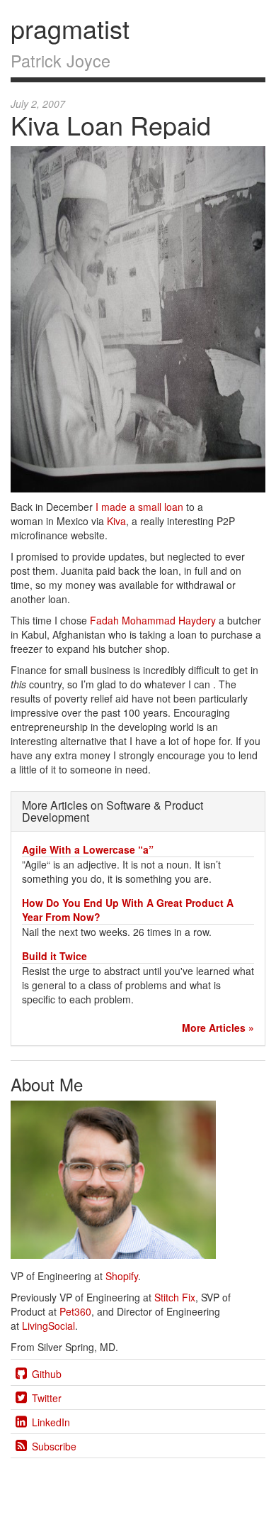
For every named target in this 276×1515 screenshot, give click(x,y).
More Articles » (218, 1027)
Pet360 (75, 1311)
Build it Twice (54, 956)
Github (47, 1374)
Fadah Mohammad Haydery (153, 620)
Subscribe (54, 1446)
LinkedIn (51, 1422)
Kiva (116, 521)
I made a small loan (139, 507)
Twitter (47, 1398)
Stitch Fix (174, 1297)
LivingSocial (48, 1325)
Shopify (121, 1276)
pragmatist (70, 28)
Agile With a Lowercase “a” (88, 849)
